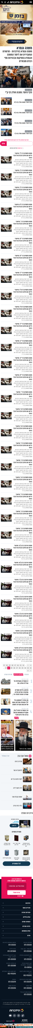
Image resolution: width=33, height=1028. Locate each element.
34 (25, 668)
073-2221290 (28, 981)
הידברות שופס (12, 985)
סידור (28, 935)
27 (15, 665)
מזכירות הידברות (27, 941)
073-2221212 (12, 944)
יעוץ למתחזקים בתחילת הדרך (26, 955)
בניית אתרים (25, 1021)
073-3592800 (12, 950)
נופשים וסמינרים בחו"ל (26, 991)
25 (20, 665)
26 (18, 665)
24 (23, 665)
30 (7, 665)
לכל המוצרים (16, 862)
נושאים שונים (26, 921)
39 (11, 668)
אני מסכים (16, 148)
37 (17, 668)
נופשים (14, 978)
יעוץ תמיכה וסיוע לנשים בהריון (26, 971)
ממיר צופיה (29, 985)
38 (14, 668)
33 (28, 668)
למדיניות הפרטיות (13, 148)
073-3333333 (28, 987)
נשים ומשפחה (26, 930)
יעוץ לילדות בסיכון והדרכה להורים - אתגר (9, 955)
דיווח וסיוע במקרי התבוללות (9, 970)
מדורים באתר (26, 907)
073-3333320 (12, 958)
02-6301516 (28, 966)
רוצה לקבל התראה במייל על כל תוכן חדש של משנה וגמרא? (16, 140)
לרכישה (14, 825)
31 (4, 665)
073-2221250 (12, 987)
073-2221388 (28, 950)
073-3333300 (12, 965)
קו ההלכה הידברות (11, 962)
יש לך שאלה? (6, 755)
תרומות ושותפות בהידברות (9, 941)
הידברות (28, 902)
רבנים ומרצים (26, 925)
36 (19, 668)
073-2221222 (28, 944)
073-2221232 (28, 958)
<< (30, 665)
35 (22, 668)
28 (12, 665)
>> (28, 671)
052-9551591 (27, 974)
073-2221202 (28, 993)
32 (30, 668)
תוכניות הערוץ (26, 911)
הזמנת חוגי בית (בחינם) (26, 978)
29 (9, 665)
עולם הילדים (26, 916)
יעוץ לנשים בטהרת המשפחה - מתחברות (26, 963)
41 (6, 668)
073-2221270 (12, 981)
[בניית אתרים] (24, 1019)
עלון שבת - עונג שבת (26, 948)
